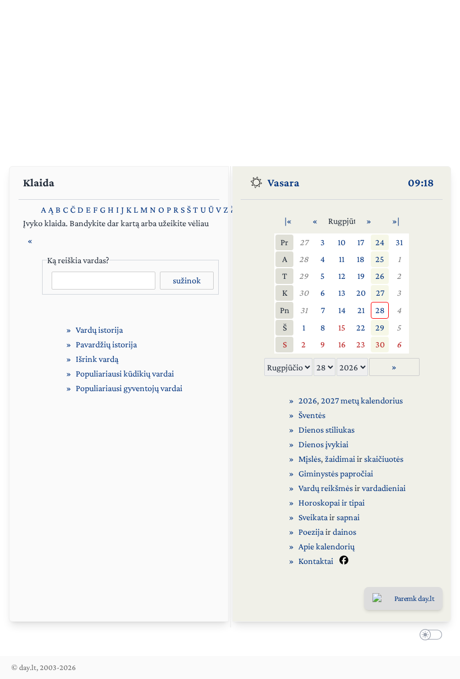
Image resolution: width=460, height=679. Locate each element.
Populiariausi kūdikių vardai (125, 373)
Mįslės (309, 459)
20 (361, 292)
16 (342, 344)
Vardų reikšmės (325, 488)
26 (379, 276)
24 (379, 242)
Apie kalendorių (326, 546)
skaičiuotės (383, 459)
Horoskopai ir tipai (331, 502)
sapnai (348, 517)
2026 (307, 400)
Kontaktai (315, 561)
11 (341, 259)
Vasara (284, 182)
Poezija (311, 531)
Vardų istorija (99, 329)
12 (342, 276)
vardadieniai (384, 488)
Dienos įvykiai (323, 444)
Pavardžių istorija (106, 344)
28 (304, 259)
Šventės (311, 415)
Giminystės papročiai (335, 473)
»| (395, 221)
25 (379, 259)
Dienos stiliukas (326, 429)
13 (342, 292)
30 (304, 292)
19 (361, 276)
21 (361, 310)
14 (342, 310)
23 (360, 344)
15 (342, 327)
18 (361, 259)
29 (303, 276)
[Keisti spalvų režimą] (428, 636)
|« (288, 221)
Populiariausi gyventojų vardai (129, 388)
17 (360, 242)
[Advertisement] (230, 78)
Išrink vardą (97, 359)
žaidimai (340, 459)
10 (342, 242)
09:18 (421, 182)
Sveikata (313, 517)
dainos (344, 531)
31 (399, 242)
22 (360, 327)
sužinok (187, 280)
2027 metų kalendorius (362, 400)
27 (304, 242)
